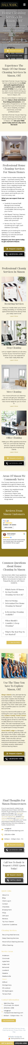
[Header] (24, 5)
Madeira (5, 973)
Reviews (5, 919)
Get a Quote (7, 1043)
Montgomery (6, 985)
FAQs (4, 913)
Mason (4, 979)
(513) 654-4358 (9, 834)
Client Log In (6, 901)
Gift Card (5, 916)
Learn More (14, 316)
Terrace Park (6, 994)
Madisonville (6, 976)
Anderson (5, 955)
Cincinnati (20, 813)
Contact (5, 904)
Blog (4, 898)
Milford (4, 982)
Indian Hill (5, 964)
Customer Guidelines (9, 924)
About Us (5, 895)
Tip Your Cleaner (8, 921)
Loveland (5, 970)
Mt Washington (7, 991)
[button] (14, 592)
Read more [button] (6, 546)
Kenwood (5, 967)
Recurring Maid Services (10, 935)
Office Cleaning (7, 945)
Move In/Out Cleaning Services (13, 942)
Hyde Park (5, 961)
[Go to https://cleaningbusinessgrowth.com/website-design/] (13, 1037)
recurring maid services (8, 816)
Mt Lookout (6, 988)
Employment (7, 910)
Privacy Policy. (18, 1030)
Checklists (5, 907)
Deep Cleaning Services (10, 938)
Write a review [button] (8, 527)
